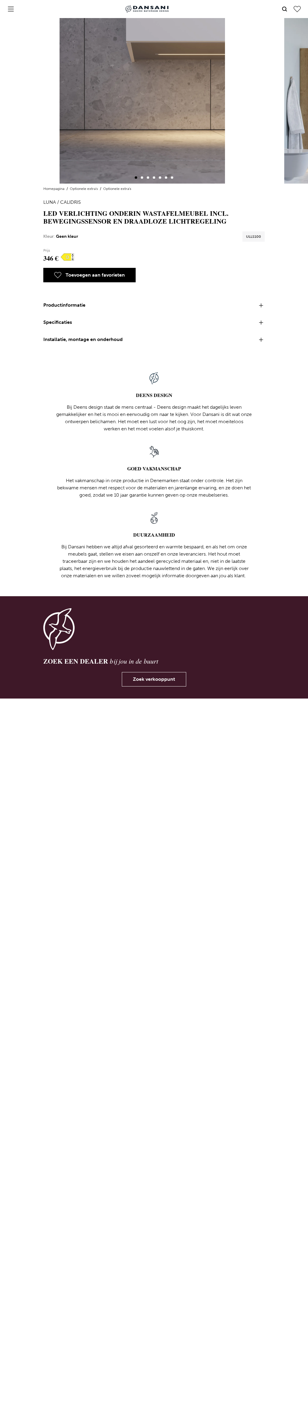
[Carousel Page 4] (154, 177)
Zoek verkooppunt (154, 679)
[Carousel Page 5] (160, 177)
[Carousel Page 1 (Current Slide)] (136, 177)
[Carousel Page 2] (142, 177)
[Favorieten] (297, 9)
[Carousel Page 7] (172, 177)
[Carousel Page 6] (166, 177)
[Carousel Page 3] (148, 177)
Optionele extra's (84, 189)
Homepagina (54, 189)
